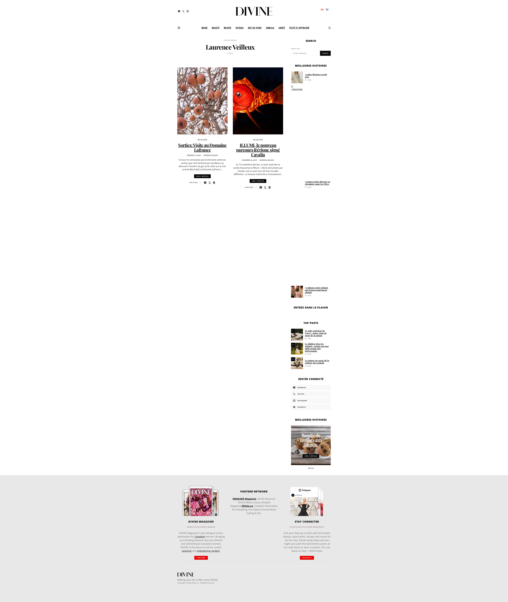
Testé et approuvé (299, 27)
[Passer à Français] (327, 9)
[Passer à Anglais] (322, 9)
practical (186, 550)
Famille (270, 27)
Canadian (200, 536)
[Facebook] (179, 11)
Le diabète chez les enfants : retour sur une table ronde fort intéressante (317, 347)
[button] (309, 468)
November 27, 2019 (249, 160)
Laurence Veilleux (210, 155)
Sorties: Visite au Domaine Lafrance (202, 147)
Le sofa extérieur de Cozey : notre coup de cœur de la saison (316, 333)
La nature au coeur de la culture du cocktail (317, 361)
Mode (204, 27)
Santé (282, 27)
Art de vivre (255, 27)
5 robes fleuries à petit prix (316, 75)
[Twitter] (183, 11)
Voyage (240, 27)
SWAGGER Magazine (244, 498)
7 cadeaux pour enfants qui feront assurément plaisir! (316, 290)
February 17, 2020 (194, 155)
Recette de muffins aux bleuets (311, 439)
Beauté (215, 27)
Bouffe (227, 27)
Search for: (295, 49)
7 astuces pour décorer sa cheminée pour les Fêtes (317, 182)
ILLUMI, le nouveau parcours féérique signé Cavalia (258, 149)
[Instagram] (187, 11)
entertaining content (208, 550)
